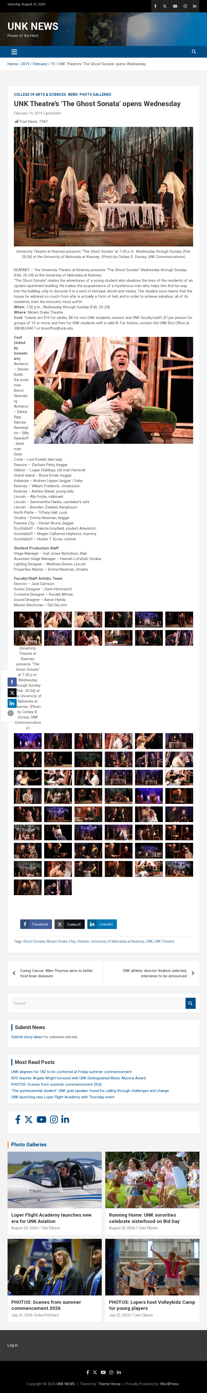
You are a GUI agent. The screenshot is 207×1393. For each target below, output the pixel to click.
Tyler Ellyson (50, 1228)
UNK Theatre (164, 941)
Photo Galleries (95, 94)
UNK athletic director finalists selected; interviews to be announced (155, 973)
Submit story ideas (26, 1037)
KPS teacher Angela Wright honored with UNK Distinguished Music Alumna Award (78, 1078)
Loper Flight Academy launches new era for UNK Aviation (51, 1218)
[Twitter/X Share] (12, 692)
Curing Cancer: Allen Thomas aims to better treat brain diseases (56, 973)
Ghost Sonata (34, 941)
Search (191, 1003)
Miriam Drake (57, 941)
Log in (13, 1345)
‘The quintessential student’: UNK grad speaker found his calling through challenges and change (90, 1090)
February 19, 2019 (28, 113)
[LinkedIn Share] (12, 703)
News (73, 94)
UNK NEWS (33, 26)
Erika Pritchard (47, 1315)
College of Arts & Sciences (40, 94)
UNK (149, 941)
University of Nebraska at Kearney (118, 941)
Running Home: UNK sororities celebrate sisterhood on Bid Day (144, 1218)
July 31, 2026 (21, 1315)
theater (83, 941)
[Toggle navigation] (14, 52)
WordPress (169, 1384)
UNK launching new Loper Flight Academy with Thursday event (62, 1097)
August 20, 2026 (24, 1228)
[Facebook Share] (12, 682)
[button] (11, 713)
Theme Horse (109, 1384)
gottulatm (53, 113)
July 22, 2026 (119, 1315)
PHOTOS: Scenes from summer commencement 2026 (56, 1084)
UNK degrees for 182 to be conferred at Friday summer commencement (71, 1072)
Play (72, 941)
